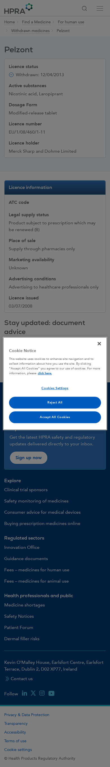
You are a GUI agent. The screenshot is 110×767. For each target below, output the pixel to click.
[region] (55, 383)
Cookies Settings (54, 388)
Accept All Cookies (55, 417)
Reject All (55, 402)
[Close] (99, 343)
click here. (45, 373)
